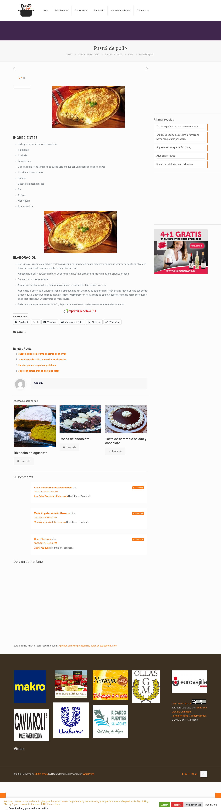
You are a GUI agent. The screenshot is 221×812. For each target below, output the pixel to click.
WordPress (88, 774)
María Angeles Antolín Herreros (52, 513)
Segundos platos (113, 54)
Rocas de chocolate (75, 439)
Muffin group (41, 774)
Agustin (38, 382)
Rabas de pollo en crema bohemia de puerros (42, 354)
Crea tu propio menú (88, 54)
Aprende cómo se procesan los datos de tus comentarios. (88, 645)
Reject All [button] (177, 805)
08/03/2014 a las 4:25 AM (45, 517)
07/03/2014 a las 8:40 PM (45, 543)
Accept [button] (164, 805)
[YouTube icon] (189, 774)
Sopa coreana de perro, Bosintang (173, 147)
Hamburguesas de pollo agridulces (37, 365)
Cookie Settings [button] (193, 805)
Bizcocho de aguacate (30, 453)
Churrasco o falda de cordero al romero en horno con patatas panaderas (177, 137)
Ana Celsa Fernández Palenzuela (53, 487)
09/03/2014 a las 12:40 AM (46, 492)
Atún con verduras (165, 156)
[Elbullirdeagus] (26, 10)
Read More (211, 804)
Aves (130, 54)
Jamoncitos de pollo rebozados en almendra (42, 359)
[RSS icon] (196, 774)
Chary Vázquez (43, 539)
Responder (138, 488)
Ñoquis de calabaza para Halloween (174, 164)
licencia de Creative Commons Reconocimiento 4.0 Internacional (189, 711)
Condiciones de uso (181, 703)
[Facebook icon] (182, 774)
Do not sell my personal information (29, 808)
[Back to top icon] (203, 774)
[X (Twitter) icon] (186, 774)
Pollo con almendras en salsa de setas (39, 371)
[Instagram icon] (192, 774)
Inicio (69, 54)
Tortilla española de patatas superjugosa (177, 126)
